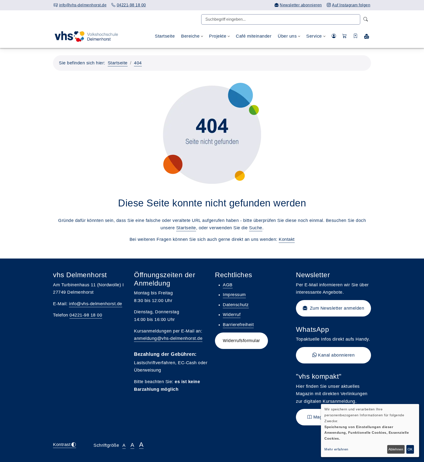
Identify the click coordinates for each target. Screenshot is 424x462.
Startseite (165, 36)
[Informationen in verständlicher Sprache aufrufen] (366, 36)
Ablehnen (395, 449)
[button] (344, 36)
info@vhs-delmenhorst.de (95, 303)
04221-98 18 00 (85, 315)
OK (410, 449)
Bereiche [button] (190, 36)
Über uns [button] (287, 36)
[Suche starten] (365, 19)
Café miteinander (253, 36)
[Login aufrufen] (334, 36)
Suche (255, 227)
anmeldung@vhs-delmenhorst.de (168, 338)
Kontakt (287, 239)
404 (138, 62)
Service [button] (314, 36)
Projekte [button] (217, 36)
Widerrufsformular (241, 340)
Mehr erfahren (336, 449)
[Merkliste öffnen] (355, 36)
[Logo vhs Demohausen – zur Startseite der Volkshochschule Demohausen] (85, 36)
